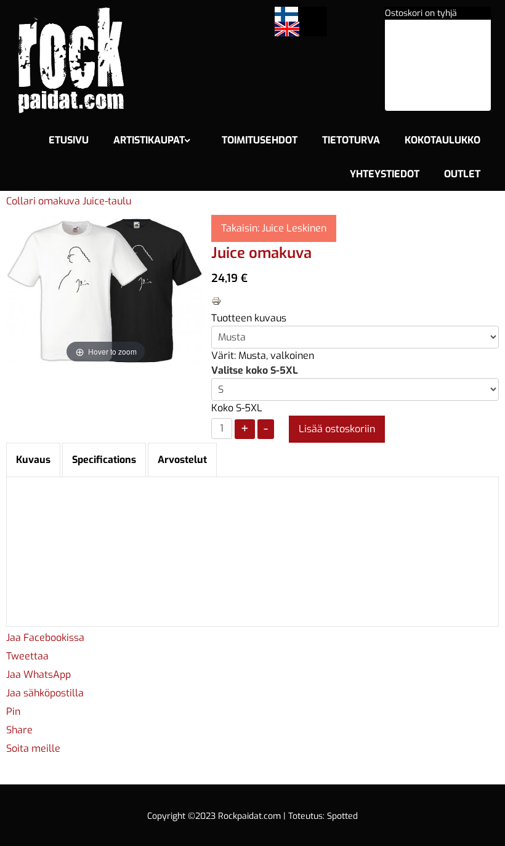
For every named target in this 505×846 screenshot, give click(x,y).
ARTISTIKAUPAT (149, 140)
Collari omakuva (44, 201)
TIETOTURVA (351, 140)
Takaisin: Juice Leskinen (273, 228)
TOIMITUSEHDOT (259, 140)
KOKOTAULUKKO (442, 140)
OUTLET (462, 173)
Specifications (104, 459)
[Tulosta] (216, 300)
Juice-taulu (107, 201)
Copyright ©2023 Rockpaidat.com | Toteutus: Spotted (252, 816)
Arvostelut (182, 459)
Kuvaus (33, 459)
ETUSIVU (69, 140)
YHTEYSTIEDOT (384, 173)
